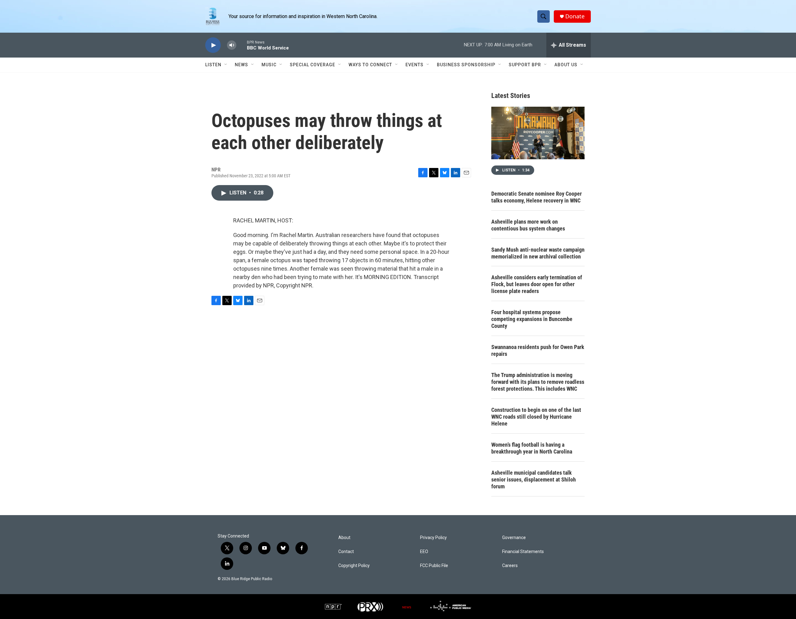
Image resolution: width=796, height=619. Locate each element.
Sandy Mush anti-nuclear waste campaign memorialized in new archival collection (538, 253)
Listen (213, 64)
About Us (565, 64)
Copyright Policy (354, 565)
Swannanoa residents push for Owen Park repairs (537, 350)
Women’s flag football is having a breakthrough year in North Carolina (531, 448)
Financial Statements (523, 551)
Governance (514, 537)
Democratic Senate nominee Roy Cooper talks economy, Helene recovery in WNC (536, 197)
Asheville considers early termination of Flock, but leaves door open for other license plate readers (536, 284)
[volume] (231, 45)
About (344, 537)
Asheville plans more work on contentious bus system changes (528, 225)
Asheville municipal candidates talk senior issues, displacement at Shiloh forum (533, 479)
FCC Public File (434, 565)
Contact (346, 551)
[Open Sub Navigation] (226, 64)
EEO (424, 551)
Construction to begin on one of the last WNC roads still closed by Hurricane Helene (536, 417)
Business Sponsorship (466, 64)
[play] (213, 45)
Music (268, 64)
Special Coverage (312, 64)
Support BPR (525, 64)
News (241, 64)
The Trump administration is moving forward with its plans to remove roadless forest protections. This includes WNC (537, 382)
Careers (510, 565)
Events (414, 64)
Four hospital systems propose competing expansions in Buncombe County (531, 319)
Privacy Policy (433, 537)
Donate (575, 16)
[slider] (242, 45)
